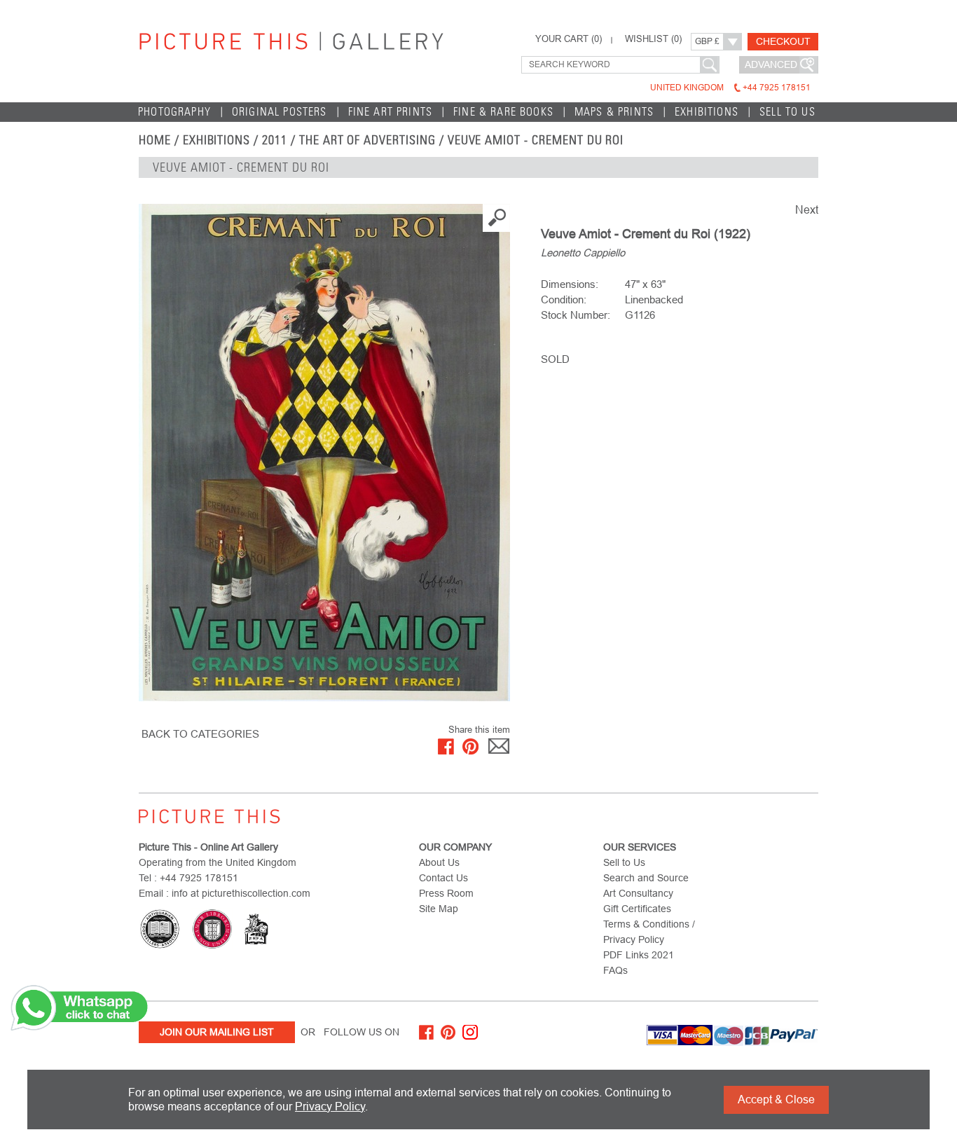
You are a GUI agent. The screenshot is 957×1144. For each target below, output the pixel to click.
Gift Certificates (637, 908)
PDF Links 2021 (638, 954)
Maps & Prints (614, 111)
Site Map (438, 908)
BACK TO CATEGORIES (200, 734)
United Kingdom (730, 87)
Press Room (446, 893)
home (155, 140)
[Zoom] (324, 452)
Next (806, 210)
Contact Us (443, 877)
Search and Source (646, 877)
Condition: (563, 299)
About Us (439, 862)
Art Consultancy (638, 893)
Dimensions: (569, 284)
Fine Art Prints (390, 111)
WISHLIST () (653, 39)
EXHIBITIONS (217, 140)
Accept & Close (776, 1099)
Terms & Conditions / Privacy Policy (649, 931)
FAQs (615, 970)
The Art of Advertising (367, 140)
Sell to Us (787, 111)
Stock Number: (575, 315)
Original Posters (279, 111)
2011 (274, 140)
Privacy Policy (330, 1106)
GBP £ (707, 41)
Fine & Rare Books (503, 111)
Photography (174, 111)
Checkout (783, 41)
